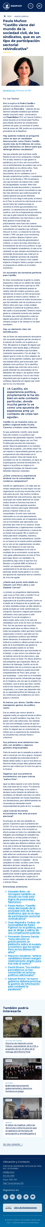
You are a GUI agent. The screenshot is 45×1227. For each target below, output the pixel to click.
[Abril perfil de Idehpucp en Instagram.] (19, 1196)
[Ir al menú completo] (39, 6)
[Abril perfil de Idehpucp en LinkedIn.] (12, 1196)
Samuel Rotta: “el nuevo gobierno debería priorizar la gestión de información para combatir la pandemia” (24, 984)
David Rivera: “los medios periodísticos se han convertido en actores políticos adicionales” (24, 971)
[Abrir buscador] (30, 6)
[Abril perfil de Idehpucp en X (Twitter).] (26, 1196)
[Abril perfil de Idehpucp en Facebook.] (5, 1196)
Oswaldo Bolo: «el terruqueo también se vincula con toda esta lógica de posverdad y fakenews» (21, 896)
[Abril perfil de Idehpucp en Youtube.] (33, 1196)
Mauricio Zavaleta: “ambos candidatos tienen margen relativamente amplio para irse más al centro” (24, 959)
